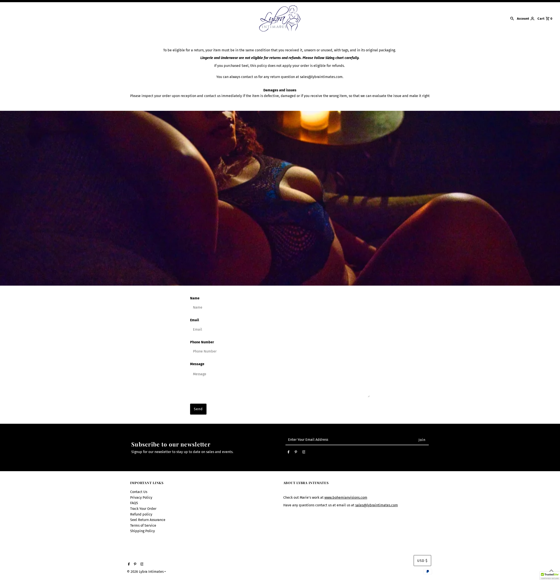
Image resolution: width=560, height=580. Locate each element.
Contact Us (138, 492)
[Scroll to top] (551, 571)
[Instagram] (303, 453)
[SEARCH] (512, 18)
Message (197, 364)
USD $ (422, 561)
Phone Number (202, 342)
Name (195, 298)
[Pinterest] (296, 453)
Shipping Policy (142, 531)
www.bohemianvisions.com (345, 497)
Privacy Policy (141, 497)
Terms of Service (143, 525)
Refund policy (141, 514)
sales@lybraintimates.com (376, 505)
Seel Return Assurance (147, 520)
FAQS (134, 503)
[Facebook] (288, 453)
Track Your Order (143, 509)
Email (194, 320)
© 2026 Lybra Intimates (145, 572)
